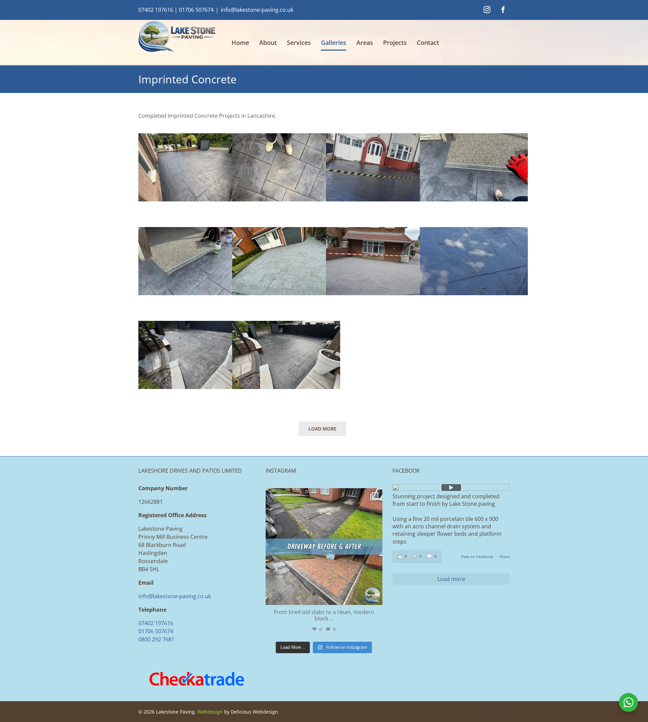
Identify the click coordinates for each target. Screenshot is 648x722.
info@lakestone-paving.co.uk (257, 9)
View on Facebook (477, 556)
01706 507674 (196, 9)
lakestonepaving (322, 495)
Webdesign (210, 712)
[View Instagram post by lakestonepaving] (376, 596)
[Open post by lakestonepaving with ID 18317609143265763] (324, 546)
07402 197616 (155, 9)
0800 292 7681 (156, 639)
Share (505, 556)
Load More (322, 428)
